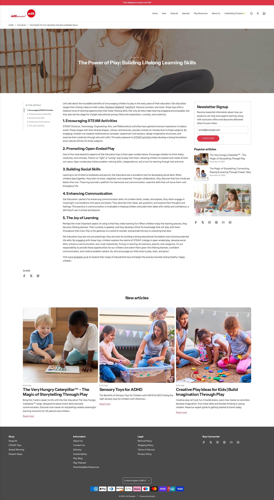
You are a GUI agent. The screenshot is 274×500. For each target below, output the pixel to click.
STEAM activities (142, 137)
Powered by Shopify (147, 496)
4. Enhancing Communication (38, 122)
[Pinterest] (216, 222)
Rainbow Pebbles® (114, 107)
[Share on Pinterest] (38, 276)
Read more (28, 416)
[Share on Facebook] (24, 276)
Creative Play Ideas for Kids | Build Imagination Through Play (207, 392)
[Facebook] (196, 222)
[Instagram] (209, 222)
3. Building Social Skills (36, 118)
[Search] (251, 13)
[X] (203, 222)
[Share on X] (31, 276)
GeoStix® (130, 107)
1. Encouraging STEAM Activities (40, 110)
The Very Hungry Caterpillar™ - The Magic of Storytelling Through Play (56, 392)
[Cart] (264, 13)
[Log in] (258, 13)
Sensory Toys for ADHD (120, 389)
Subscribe (208, 138)
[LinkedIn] (230, 222)
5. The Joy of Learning (35, 126)
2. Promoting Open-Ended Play (39, 114)
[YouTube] (223, 222)
